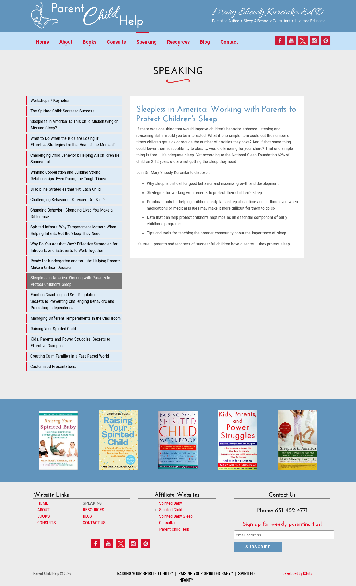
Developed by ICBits (297, 573)
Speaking (146, 42)
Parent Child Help (174, 529)
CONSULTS (46, 522)
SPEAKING (92, 503)
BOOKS (43, 516)
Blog (205, 42)
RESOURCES (93, 509)
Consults (116, 42)
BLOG (87, 516)
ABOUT (43, 509)
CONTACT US (94, 522)
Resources (178, 42)
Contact (229, 42)
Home (42, 42)
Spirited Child (170, 509)
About (65, 42)
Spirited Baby (170, 503)
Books (89, 42)
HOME (42, 503)
